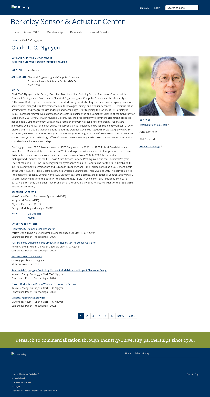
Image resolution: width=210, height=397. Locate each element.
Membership (55, 32)
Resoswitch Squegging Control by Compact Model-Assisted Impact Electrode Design (59, 270)
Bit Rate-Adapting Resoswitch (28, 297)
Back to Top (193, 374)
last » (133, 316)
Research (76, 32)
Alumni (31, 217)
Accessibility (18, 378)
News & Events (99, 32)
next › (121, 316)
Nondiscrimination (21, 382)
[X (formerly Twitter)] (14, 360)
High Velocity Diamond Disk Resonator (33, 228)
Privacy (15, 386)
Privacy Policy (142, 353)
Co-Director (34, 213)
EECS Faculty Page (150, 146)
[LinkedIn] (21, 360)
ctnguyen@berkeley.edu (154, 124)
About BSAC (32, 32)
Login (157, 7)
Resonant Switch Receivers (26, 256)
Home (15, 32)
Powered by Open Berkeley (25, 374)
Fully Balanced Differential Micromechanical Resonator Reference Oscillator (53, 242)
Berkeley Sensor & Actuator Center (68, 22)
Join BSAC (144, 7)
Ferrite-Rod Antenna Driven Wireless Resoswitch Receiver (44, 284)
